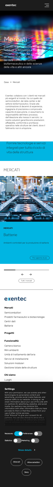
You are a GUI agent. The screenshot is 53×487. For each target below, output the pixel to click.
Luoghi (8, 379)
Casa (6, 82)
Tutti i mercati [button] (26, 281)
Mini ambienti (11, 350)
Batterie (8, 325)
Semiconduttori (12, 312)
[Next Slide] (30, 274)
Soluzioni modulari (14, 363)
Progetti (9, 333)
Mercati (8, 307)
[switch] (38, 433)
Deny (26, 472)
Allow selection (33, 462)
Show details (25, 450)
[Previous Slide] (22, 274)
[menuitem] (11, 5)
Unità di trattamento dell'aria (19, 354)
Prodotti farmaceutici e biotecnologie (24, 317)
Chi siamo (10, 374)
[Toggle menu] (47, 5)
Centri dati (10, 321)
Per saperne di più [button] (39, 258)
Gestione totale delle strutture (20, 367)
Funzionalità (11, 340)
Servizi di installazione (16, 358)
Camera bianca (12, 345)
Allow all (16, 462)
